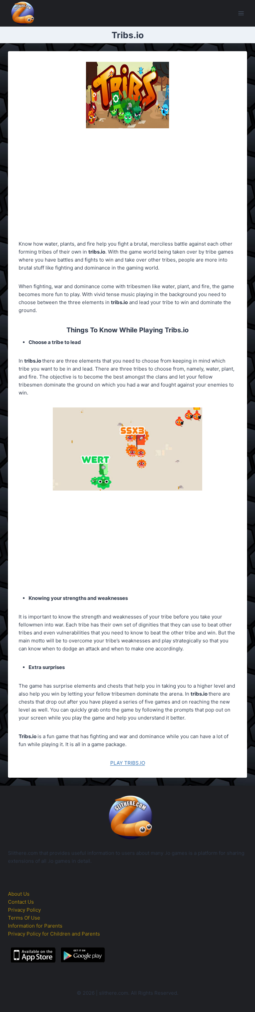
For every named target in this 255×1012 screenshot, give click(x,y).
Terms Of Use (24, 918)
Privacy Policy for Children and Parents (54, 934)
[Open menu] (241, 13)
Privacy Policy (24, 910)
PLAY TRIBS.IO (127, 763)
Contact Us (21, 902)
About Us (19, 894)
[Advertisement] (127, 185)
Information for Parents (35, 926)
